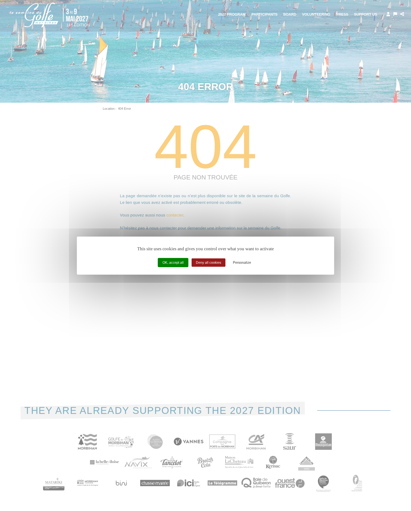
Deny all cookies (208, 262)
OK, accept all (173, 262)
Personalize (242, 262)
